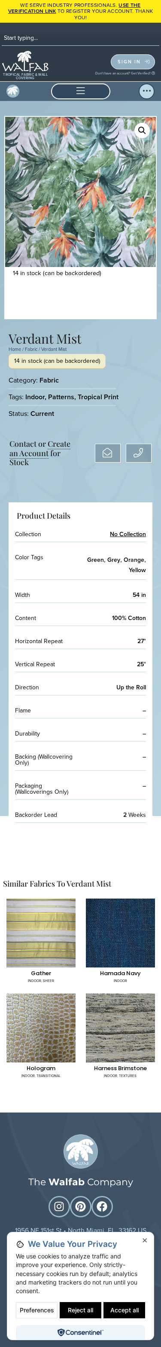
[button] (80, 91)
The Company (80, 1182)
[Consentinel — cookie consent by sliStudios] (80, 1332)
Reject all (80, 1310)
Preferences (37, 1310)
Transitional (48, 1075)
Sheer (48, 980)
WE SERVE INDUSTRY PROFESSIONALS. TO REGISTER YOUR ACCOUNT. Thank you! (80, 11)
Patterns (61, 397)
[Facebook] (102, 1206)
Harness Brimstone (120, 1068)
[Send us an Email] (108, 453)
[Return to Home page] (81, 1151)
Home (15, 349)
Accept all (124, 1310)
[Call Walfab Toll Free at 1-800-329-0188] (139, 453)
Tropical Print (98, 397)
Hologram (41, 1068)
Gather (41, 973)
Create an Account (39, 448)
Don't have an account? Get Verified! (123, 73)
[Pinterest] (80, 1206)
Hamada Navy (120, 973)
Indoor (35, 397)
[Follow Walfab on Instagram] (59, 1206)
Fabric (31, 349)
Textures (128, 1075)
